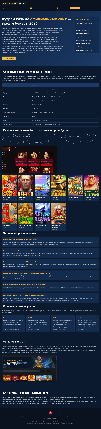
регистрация (75, 8)
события (20, 8)
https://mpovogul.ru (44, 425)
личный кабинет (63, 8)
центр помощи (11, 8)
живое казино (38, 8)
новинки (28, 8)
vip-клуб (46, 8)
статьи (53, 8)
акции (3, 8)
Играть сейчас (8, 58)
